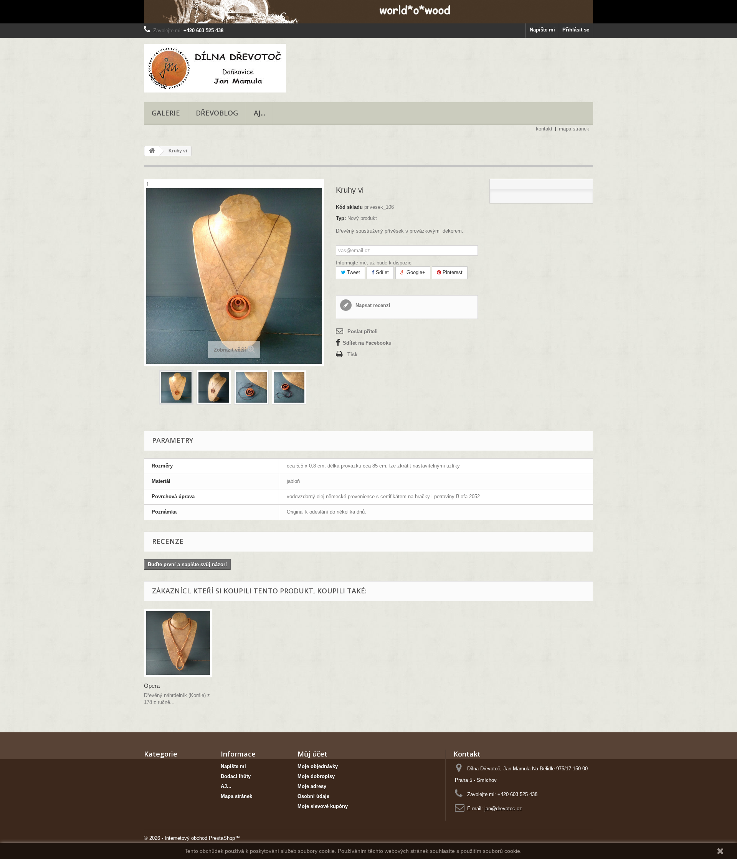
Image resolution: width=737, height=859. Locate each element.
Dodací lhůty (236, 776)
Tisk (352, 354)
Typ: (341, 218)
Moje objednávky (317, 766)
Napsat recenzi (372, 305)
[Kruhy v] (176, 387)
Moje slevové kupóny (322, 806)
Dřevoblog (217, 112)
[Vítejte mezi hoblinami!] (368, 11)
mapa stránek (574, 129)
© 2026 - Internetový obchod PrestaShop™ (192, 838)
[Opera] (178, 643)
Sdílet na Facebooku (367, 343)
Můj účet (312, 753)
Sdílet (381, 272)
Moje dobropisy (316, 776)
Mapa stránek (236, 796)
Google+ (415, 272)
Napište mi (542, 30)
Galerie (166, 112)
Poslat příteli (362, 331)
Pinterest (452, 272)
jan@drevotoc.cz (503, 808)
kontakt (544, 129)
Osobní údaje (313, 796)
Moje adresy (311, 786)
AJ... (259, 112)
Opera (152, 685)
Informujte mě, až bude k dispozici (374, 263)
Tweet (352, 272)
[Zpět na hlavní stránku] (152, 151)
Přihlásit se (575, 30)
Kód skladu (349, 207)
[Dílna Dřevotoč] (215, 68)
